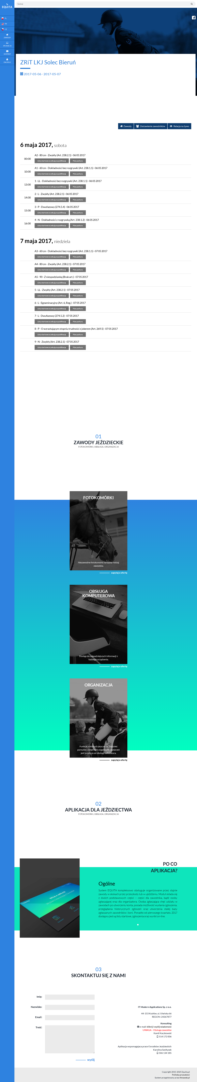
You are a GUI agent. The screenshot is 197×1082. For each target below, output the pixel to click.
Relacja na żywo (181, 126)
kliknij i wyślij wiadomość (159, 1026)
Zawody (127, 126)
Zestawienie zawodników (152, 126)
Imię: (39, 996)
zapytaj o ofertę (119, 572)
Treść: (39, 1027)
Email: (38, 1017)
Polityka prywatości (181, 1075)
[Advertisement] (105, 98)
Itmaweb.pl (185, 1077)
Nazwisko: (36, 1006)
